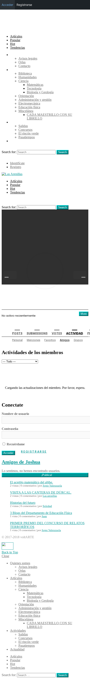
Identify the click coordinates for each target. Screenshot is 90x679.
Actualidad (17, 141)
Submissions (37, 333)
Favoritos (50, 340)
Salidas (23, 126)
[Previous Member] (10, 275)
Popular (15, 40)
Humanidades (27, 77)
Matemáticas (35, 84)
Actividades (18, 122)
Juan (44, 516)
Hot (12, 44)
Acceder (7, 4)
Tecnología (34, 88)
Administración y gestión (34, 99)
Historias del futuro (22, 502)
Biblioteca (25, 73)
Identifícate (17, 163)
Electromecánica (29, 103)
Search (62, 152)
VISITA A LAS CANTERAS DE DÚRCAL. (40, 492)
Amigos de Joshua (21, 462)
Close (5, 556)
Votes (57, 333)
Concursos (25, 129)
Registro (15, 167)
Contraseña (10, 429)
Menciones (33, 340)
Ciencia (23, 81)
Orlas (22, 62)
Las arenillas (50, 495)
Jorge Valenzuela (52, 485)
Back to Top (10, 552)
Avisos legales (27, 58)
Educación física (29, 107)
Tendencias (17, 47)
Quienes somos (20, 54)
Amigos (64, 340)
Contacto (24, 66)
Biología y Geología (40, 92)
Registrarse (34, 451)
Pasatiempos (26, 137)
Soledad (47, 506)
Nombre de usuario (15, 414)
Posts (17, 333)
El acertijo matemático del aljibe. (31, 482)
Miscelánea (25, 111)
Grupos (78, 340)
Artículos (16, 36)
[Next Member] (79, 275)
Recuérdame (15, 444)
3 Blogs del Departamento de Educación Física (41, 513)
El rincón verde (28, 133)
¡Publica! (46, 475)
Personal (17, 340)
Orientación (26, 96)
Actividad (74, 333)
